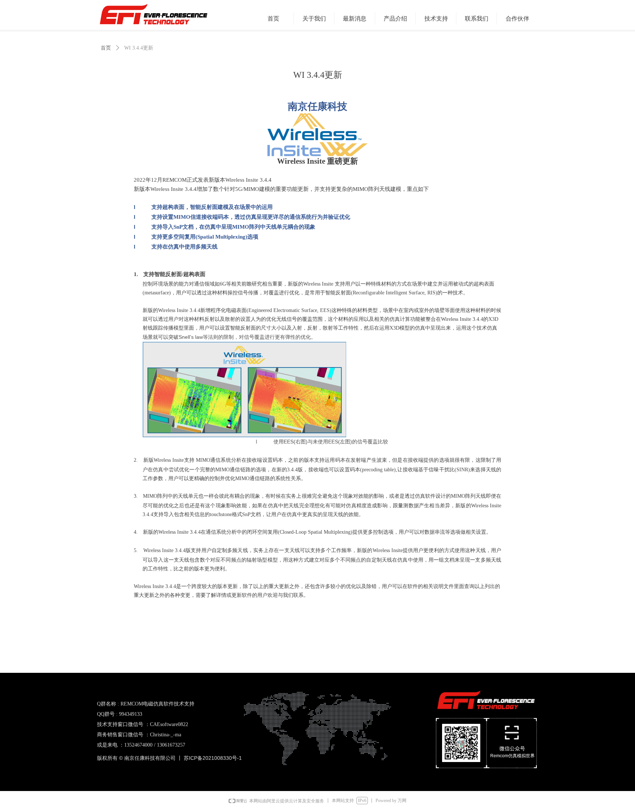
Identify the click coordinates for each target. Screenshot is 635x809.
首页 (106, 48)
